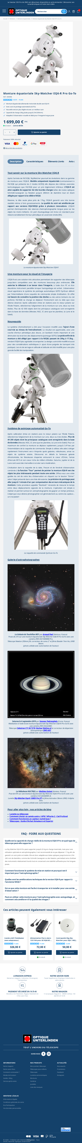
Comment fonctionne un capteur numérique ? (30, 819)
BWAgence (30, 1140)
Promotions (61, 1069)
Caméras (33, 1081)
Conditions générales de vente (13, 1102)
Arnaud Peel (48, 634)
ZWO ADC (47, 730)
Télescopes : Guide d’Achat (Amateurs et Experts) (31, 821)
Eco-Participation (9, 1105)
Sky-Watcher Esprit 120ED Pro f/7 (28, 798)
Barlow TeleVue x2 (43, 728)
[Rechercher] (64, 11)
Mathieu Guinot (45, 791)
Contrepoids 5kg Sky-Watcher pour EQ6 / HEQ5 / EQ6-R (67, 939)
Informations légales (10, 1099)
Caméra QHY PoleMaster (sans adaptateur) (14, 939)
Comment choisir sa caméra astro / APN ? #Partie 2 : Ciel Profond (39, 816)
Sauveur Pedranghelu (48, 721)
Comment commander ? (11, 1072)
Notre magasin (8, 1066)
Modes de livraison (9, 1075)
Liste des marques (36, 1087)
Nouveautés (61, 1066)
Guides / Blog (7, 1078)
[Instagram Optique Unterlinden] (49, 1054)
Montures (33, 1078)
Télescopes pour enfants (38, 1069)
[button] (5, 132)
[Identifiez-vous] (69, 11)
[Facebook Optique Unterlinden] (43, 1054)
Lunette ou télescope (19, 814)
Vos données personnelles (12, 1108)
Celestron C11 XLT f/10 (26, 728)
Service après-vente (10, 1081)
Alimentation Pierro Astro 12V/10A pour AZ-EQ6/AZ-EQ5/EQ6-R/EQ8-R (40, 939)
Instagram (60, 1075)
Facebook (60, 1072)
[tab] (16, 161)
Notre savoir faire (9, 1069)
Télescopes (33, 1072)
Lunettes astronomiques (38, 1075)
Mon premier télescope (38, 1066)
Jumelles (33, 1084)
